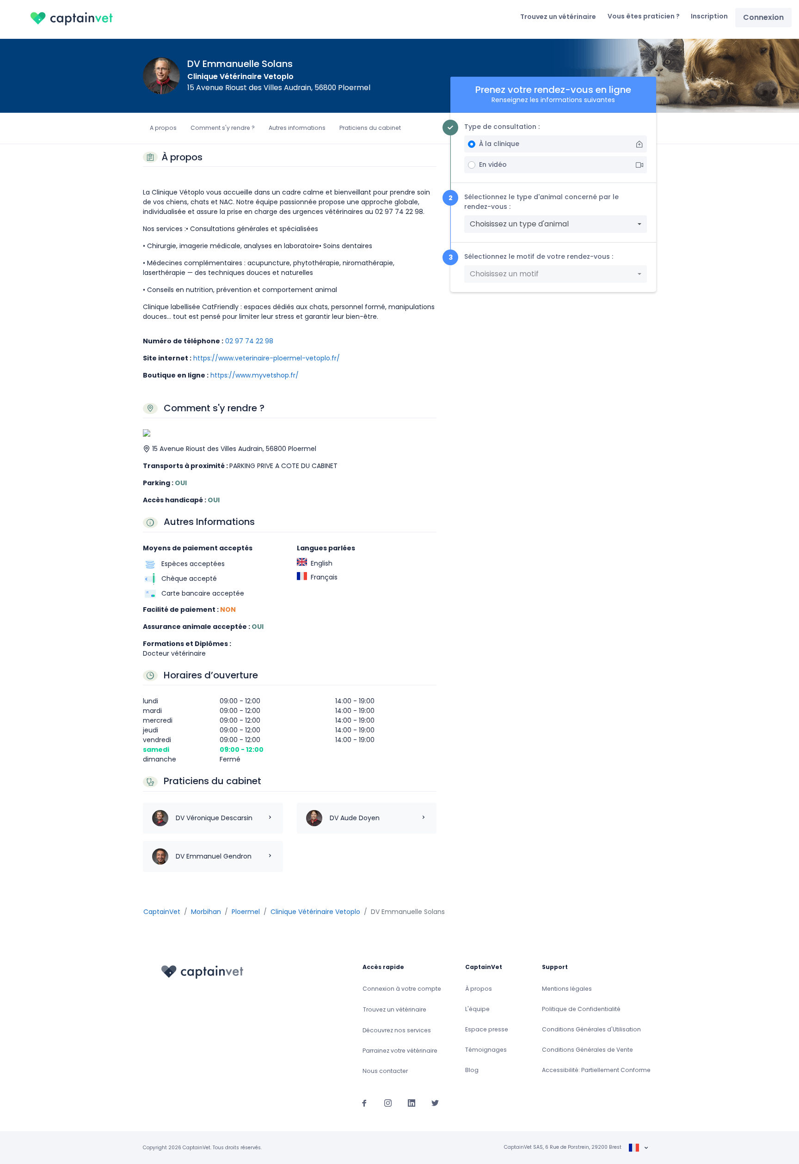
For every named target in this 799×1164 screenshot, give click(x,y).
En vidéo (493, 164)
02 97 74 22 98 (249, 341)
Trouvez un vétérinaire (558, 16)
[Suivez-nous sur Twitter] (435, 1102)
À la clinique (499, 143)
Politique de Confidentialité (581, 1009)
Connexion (763, 17)
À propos (478, 989)
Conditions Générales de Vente (587, 1050)
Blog (472, 1070)
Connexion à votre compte (402, 989)
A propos (163, 128)
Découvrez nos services (397, 1030)
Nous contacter (385, 1071)
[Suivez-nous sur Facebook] (364, 1102)
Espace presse (486, 1029)
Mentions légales (567, 989)
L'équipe (477, 1009)
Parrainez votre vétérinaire (400, 1050)
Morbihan (206, 911)
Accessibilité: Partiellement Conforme (596, 1070)
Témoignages (486, 1050)
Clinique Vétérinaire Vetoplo (240, 76)
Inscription (709, 16)
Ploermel (246, 911)
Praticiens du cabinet (370, 128)
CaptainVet (161, 911)
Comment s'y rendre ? (223, 128)
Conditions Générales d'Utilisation (591, 1029)
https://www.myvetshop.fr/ (254, 375)
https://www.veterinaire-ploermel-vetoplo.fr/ (266, 358)
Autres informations (297, 128)
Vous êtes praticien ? (644, 16)
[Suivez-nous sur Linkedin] (411, 1102)
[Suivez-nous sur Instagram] (388, 1102)
